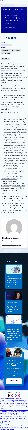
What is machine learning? (16, 416)
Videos (11, 414)
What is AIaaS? (10, 418)
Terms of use (15, 427)
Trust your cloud (20, 400)
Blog (16, 411)
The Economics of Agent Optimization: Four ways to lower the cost (13, 308)
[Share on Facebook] (9, 38)
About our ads (10, 429)
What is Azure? (3, 398)
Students (2, 413)
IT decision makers (15, 50)
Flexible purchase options (13, 403)
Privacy (2, 427)
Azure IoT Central (12, 122)
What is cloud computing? (20, 414)
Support (16, 406)
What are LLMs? (18, 418)
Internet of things (6, 45)
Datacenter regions (11, 400)
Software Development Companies (8, 410)
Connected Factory (18, 186)
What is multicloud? (4, 416)
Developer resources (22, 411)
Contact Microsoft (21, 426)
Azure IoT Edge (14, 135)
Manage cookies (8, 427)
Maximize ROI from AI (5, 405)
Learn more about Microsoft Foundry (14, 381)
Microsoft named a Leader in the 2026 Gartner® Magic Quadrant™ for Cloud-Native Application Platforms (14, 334)
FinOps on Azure (23, 403)
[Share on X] (12, 38)
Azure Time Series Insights (15, 166)
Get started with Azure (12, 398)
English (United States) (5, 421)
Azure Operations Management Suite (13, 158)
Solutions (13, 405)
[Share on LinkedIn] (15, 38)
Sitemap (14, 426)
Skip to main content (5, 0)
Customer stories (9, 401)
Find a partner (3, 411)
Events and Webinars (9, 413)
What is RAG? (8, 419)
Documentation (10, 411)
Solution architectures (9, 406)
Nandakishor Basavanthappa (12, 25)
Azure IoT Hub (5, 58)
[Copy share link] (6, 38)
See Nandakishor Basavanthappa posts (11, 245)
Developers (5, 50)
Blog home (8, 9)
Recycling (4, 429)
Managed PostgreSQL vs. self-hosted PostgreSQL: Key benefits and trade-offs (14, 283)
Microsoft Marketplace (22, 410)
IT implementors (6, 53)
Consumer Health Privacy (6, 426)
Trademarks (21, 427)
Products (15, 401)
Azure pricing (21, 401)
